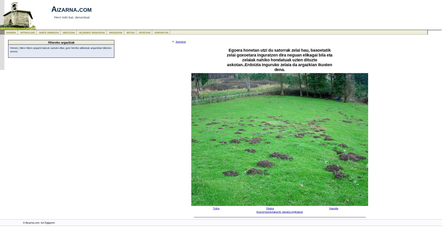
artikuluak (27, 32)
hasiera (11, 32)
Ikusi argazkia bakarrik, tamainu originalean (279, 211)
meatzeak (69, 32)
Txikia (216, 208)
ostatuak (145, 32)
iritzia (131, 32)
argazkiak (115, 32)
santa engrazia (49, 32)
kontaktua (162, 32)
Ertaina (270, 208)
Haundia (333, 208)
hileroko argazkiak (92, 32)
